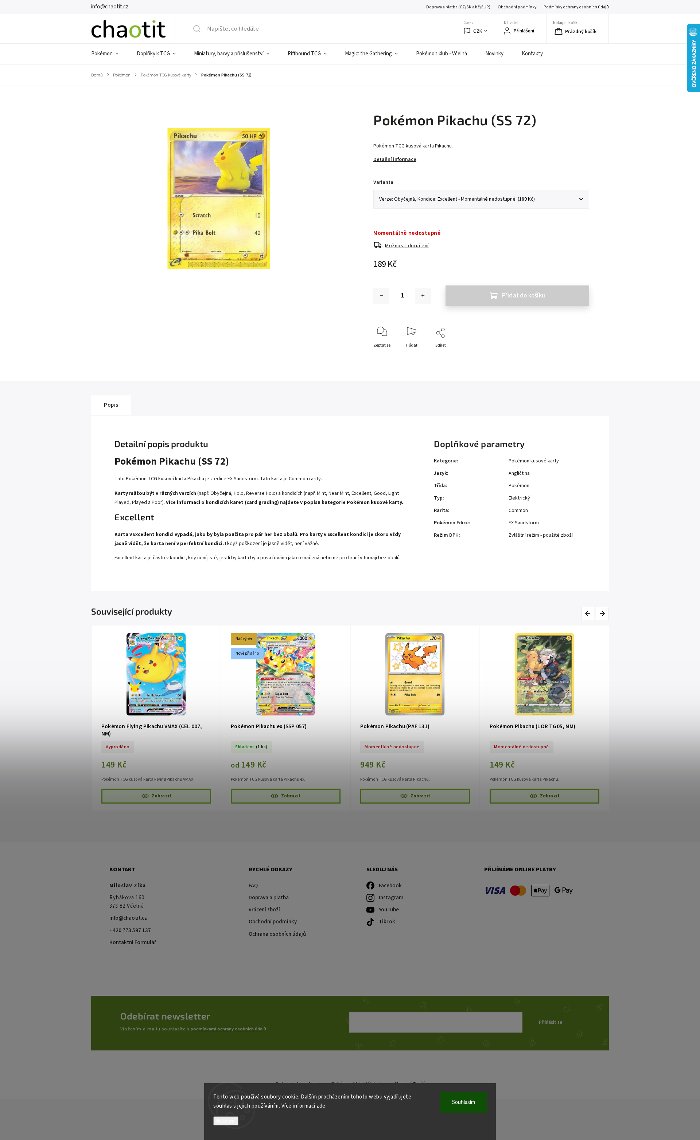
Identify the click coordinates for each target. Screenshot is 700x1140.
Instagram (391, 898)
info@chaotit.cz (128, 918)
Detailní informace (394, 159)
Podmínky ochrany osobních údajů (576, 7)
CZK (477, 31)
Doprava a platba (269, 898)
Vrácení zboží (264, 910)
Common (518, 510)
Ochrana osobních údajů (277, 934)
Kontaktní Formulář (132, 942)
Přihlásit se (551, 1022)
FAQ (253, 885)
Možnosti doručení (407, 245)
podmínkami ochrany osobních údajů (228, 1029)
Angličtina (519, 473)
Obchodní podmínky (517, 7)
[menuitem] (109, 54)
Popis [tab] (111, 405)
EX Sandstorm (524, 522)
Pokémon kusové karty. (375, 502)
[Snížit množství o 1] (381, 296)
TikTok (387, 922)
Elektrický (519, 498)
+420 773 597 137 (130, 930)
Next (602, 613)
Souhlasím (463, 1102)
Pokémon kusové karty (534, 461)
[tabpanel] (156, 718)
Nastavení (226, 1120)
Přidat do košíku (523, 295)
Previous (589, 613)
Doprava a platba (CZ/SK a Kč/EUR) (458, 7)
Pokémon (519, 485)
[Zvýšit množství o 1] (423, 296)
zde (321, 1106)
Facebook (390, 885)
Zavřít (577, 357)
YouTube (389, 910)
